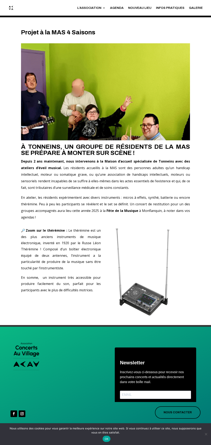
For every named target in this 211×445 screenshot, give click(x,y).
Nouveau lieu (139, 7)
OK (107, 438)
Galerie (196, 7)
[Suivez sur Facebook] (14, 413)
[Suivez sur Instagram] (22, 413)
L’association (89, 7)
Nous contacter (178, 412)
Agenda (117, 7)
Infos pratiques (170, 7)
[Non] (206, 434)
